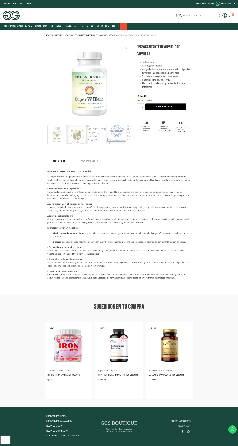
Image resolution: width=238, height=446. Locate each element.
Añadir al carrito (165, 107)
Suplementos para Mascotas (48, 26)
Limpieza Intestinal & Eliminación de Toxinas (99, 35)
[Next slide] (191, 360)
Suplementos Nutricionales (17, 26)
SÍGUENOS (184, 426)
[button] (126, 48)
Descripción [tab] (59, 161)
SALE (123, 26)
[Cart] (231, 15)
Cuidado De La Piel (99, 26)
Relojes (82, 26)
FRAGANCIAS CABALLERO (59, 420)
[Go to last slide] (47, 360)
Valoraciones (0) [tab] (89, 161)
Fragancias (69, 26)
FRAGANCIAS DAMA (56, 416)
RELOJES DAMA (54, 425)
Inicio (47, 35)
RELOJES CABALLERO (57, 430)
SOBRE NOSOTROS (181, 421)
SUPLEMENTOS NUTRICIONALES (63, 435)
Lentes (115, 26)
